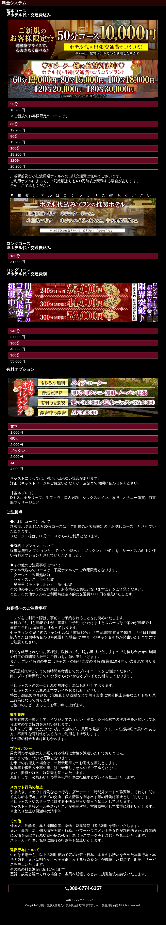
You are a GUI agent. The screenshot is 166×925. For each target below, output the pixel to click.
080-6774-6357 (83, 888)
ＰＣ (98, 899)
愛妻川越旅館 (110, 905)
